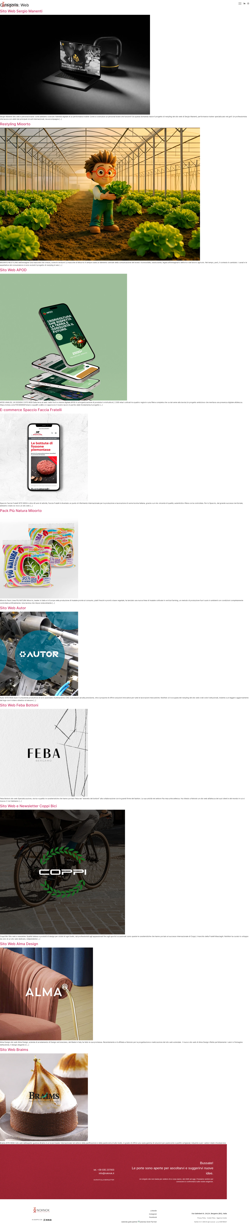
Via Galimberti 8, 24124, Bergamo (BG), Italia (209, 1214)
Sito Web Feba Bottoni (19, 705)
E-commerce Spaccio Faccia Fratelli (31, 410)
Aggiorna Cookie (222, 1218)
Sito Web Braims (14, 1049)
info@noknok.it (106, 1173)
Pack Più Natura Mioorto (21, 510)
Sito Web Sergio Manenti (21, 11)
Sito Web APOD (13, 270)
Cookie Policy (211, 1218)
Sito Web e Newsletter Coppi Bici (28, 806)
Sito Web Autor (13, 608)
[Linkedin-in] (244, 3)
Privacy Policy (201, 1218)
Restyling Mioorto (15, 124)
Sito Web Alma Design (19, 944)
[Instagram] (248, 3)
